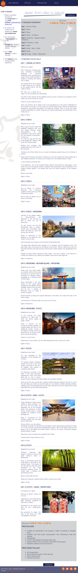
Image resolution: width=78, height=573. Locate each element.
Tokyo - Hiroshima (30, 35)
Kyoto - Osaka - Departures (34, 54)
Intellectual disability (42, 6)
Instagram (67, 568)
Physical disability (27, 6)
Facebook (63, 568)
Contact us (71, 15)
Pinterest (75, 568)
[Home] (3, 3)
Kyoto (26, 45)
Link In (71, 568)
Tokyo (26, 29)
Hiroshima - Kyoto (30, 42)
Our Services (13, 3)
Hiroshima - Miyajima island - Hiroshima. (34, 39)
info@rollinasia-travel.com (15, 570)
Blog (56, 3)
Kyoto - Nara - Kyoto (31, 48)
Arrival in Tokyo (29, 26)
